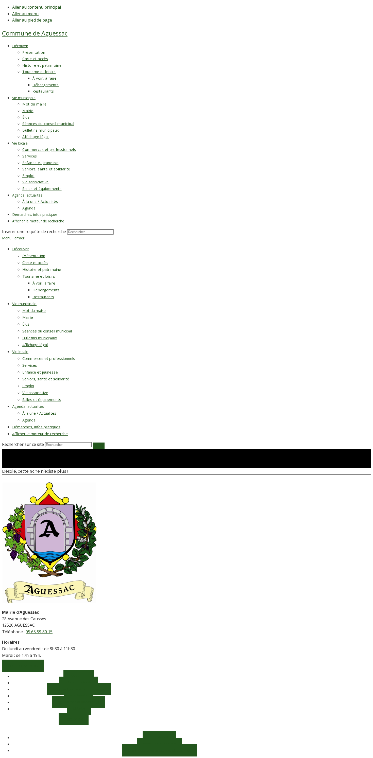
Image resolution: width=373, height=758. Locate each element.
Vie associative (35, 392)
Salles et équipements (41, 399)
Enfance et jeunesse (40, 372)
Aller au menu (25, 13)
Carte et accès (35, 262)
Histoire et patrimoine (41, 269)
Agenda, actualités (28, 406)
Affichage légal (35, 344)
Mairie (27, 317)
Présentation (33, 255)
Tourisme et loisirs (38, 276)
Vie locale (20, 351)
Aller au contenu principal (36, 7)
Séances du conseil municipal (47, 330)
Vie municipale (24, 303)
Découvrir (20, 248)
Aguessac (34, 33)
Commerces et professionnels (48, 358)
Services (29, 365)
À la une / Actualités (39, 413)
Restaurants (43, 296)
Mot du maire (34, 310)
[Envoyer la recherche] (99, 446)
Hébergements (46, 289)
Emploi (28, 385)
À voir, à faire (43, 283)
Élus (25, 324)
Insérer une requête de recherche (34, 231)
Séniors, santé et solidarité (45, 378)
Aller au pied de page (32, 20)
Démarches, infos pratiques (36, 426)
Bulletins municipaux (39, 337)
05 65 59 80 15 (39, 631)
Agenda (29, 419)
